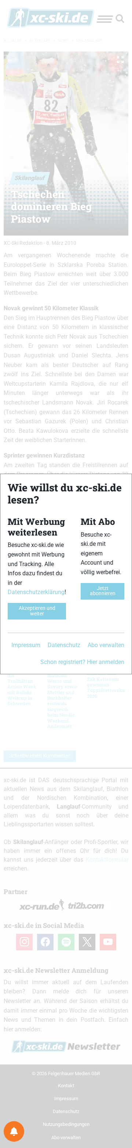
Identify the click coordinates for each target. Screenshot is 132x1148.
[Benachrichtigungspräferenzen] (14, 1131)
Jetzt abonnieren (102, 591)
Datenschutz (64, 645)
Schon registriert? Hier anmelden (82, 661)
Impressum (25, 645)
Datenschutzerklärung (36, 592)
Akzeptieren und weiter (37, 611)
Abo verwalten (106, 645)
